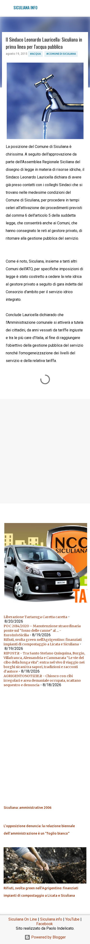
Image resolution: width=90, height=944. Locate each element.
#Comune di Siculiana (61, 53)
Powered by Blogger (48, 937)
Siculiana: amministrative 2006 (27, 807)
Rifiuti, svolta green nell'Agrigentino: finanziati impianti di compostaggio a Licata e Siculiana (43, 641)
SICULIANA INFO (25, 8)
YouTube (72, 919)
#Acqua (35, 53)
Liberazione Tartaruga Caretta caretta (35, 617)
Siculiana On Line (22, 919)
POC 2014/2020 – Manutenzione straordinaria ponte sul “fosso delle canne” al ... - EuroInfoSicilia (42, 630)
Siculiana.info (51, 919)
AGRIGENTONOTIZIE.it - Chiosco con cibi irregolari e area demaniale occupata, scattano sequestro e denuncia (42, 680)
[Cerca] (83, 7)
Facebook (44, 924)
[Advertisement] (45, 451)
